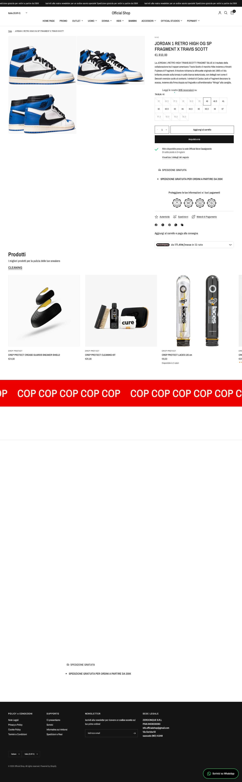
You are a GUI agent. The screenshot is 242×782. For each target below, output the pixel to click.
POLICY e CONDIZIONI (20, 713)
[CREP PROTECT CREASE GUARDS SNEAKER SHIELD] (44, 311)
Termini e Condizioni (17, 734)
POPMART (192, 21)
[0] (231, 12)
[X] (163, 225)
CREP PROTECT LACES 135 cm (177, 355)
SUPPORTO (53, 713)
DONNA (105, 21)
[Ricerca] (226, 12)
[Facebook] (157, 225)
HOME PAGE (49, 21)
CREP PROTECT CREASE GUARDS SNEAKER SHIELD (34, 355)
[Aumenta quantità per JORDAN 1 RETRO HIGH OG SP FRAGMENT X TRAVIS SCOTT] (166, 129)
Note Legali (13, 720)
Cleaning (15, 268)
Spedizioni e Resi (54, 734)
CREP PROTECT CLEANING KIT (100, 355)
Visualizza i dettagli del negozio (175, 157)
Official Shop (121, 13)
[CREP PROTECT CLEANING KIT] (121, 311)
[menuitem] (48, 20)
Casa (10, 31)
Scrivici (50, 724)
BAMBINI (133, 21)
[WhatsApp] (176, 225)
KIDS (119, 21)
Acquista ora (194, 139)
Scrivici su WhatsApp (223, 773)
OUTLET (76, 21)
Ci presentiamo (53, 720)
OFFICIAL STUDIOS (170, 21)
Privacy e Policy (15, 724)
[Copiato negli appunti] (183, 225)
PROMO (63, 21)
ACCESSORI (147, 21)
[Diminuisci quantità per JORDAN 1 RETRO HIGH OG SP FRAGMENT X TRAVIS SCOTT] (157, 129)
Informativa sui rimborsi (57, 729)
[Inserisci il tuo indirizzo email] (134, 733)
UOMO (91, 21)
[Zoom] (69, 43)
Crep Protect (15, 351)
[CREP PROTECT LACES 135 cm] (198, 311)
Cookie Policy (14, 729)
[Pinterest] (170, 225)
